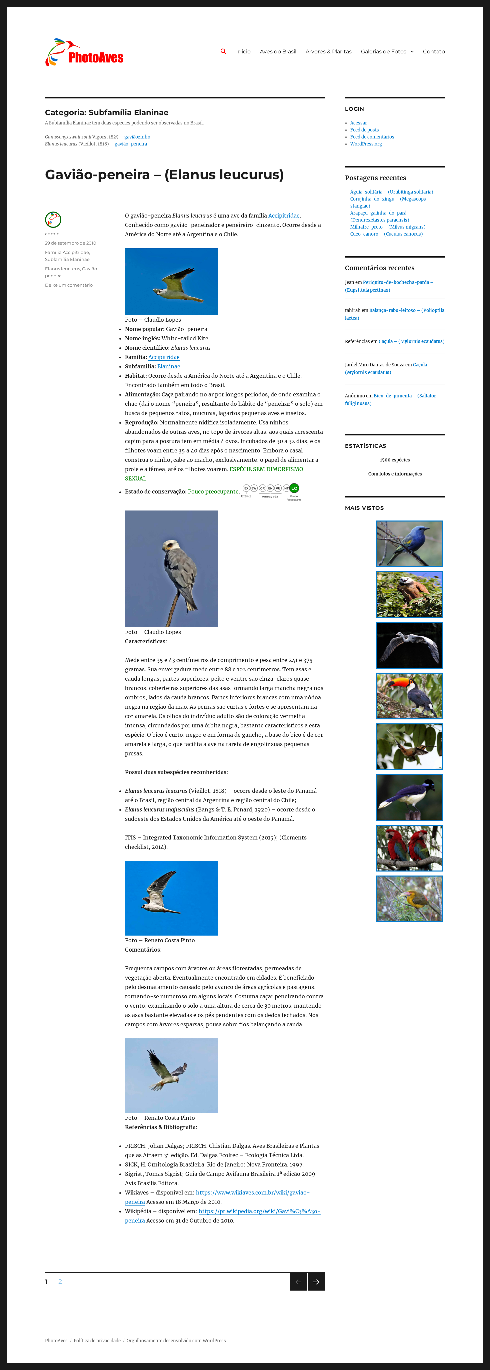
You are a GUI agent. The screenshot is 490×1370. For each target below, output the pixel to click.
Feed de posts (364, 130)
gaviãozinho (137, 137)
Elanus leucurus (62, 268)
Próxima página (316, 1290)
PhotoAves (56, 1341)
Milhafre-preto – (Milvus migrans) (388, 227)
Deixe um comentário (69, 285)
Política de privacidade (97, 1341)
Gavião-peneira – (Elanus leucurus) (164, 174)
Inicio (243, 51)
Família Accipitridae (67, 252)
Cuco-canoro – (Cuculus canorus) (386, 234)
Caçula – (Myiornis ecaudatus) (412, 341)
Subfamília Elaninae (67, 259)
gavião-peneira (131, 144)
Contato (434, 51)
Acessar (358, 123)
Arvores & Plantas (329, 51)
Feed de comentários (372, 137)
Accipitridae (284, 215)
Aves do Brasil (278, 51)
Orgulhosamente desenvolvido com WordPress (176, 1341)
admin (52, 233)
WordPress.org (366, 144)
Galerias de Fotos (383, 51)
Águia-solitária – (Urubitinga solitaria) (391, 192)
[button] (224, 52)
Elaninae (168, 366)
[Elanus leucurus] (225, 281)
